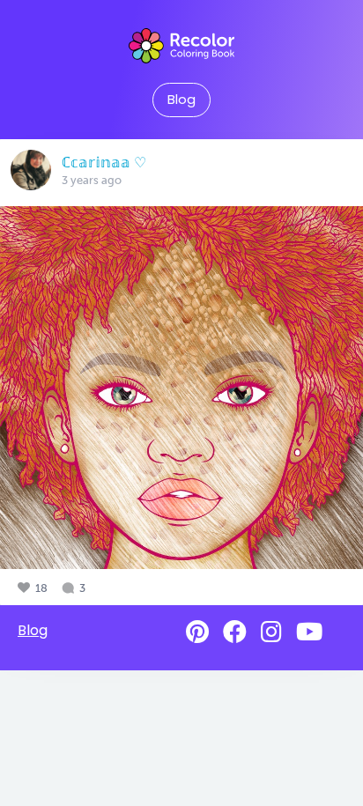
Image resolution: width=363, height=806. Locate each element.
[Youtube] (309, 632)
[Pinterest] (197, 632)
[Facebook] (235, 632)
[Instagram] (271, 632)
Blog (181, 99)
